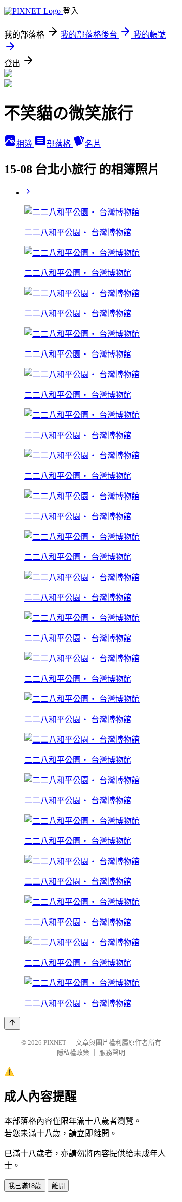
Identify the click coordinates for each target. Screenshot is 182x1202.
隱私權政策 (73, 1052)
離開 (58, 1186)
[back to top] (12, 1023)
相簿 (25, 143)
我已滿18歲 (24, 1186)
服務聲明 (112, 1052)
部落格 (60, 143)
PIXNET (54, 1042)
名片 (93, 143)
